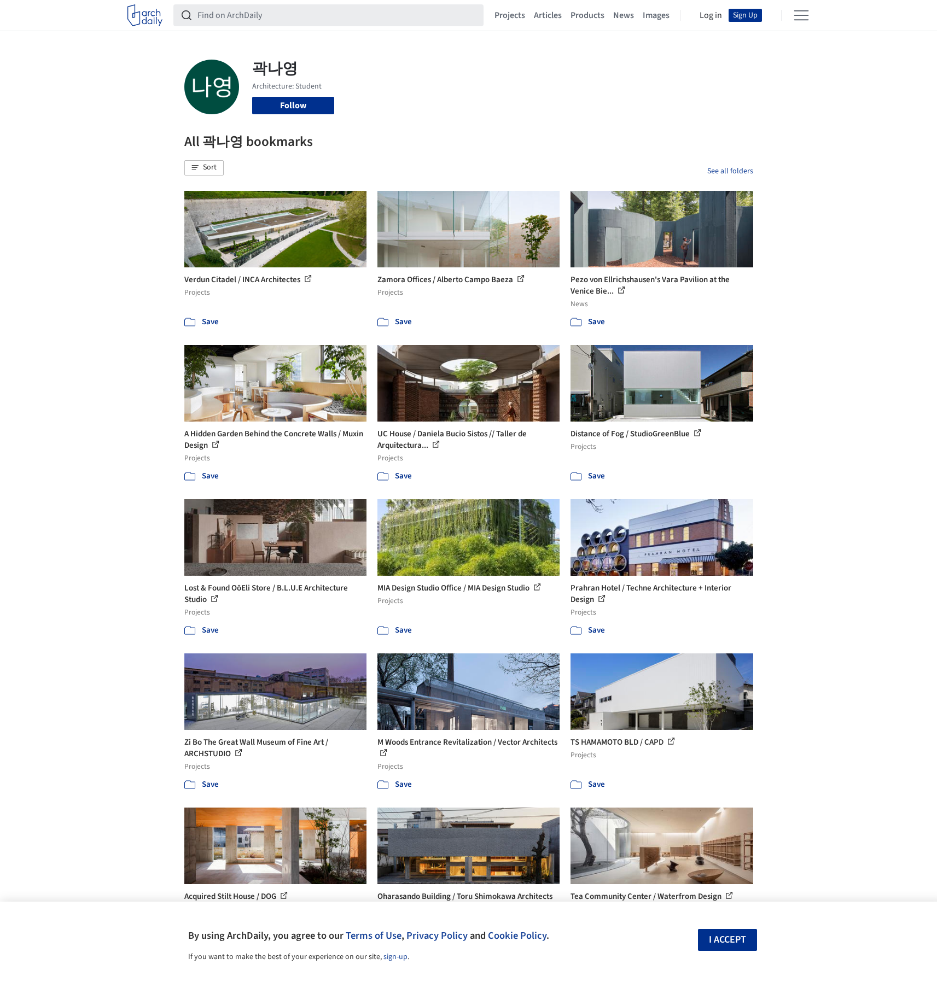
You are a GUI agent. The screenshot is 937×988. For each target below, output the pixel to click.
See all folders (730, 171)
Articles (548, 15)
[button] (204, 168)
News (623, 15)
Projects (509, 15)
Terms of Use (373, 935)
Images (656, 15)
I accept (727, 939)
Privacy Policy (437, 935)
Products (587, 15)
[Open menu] (801, 15)
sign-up (395, 956)
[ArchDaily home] (144, 15)
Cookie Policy (517, 935)
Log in (711, 15)
